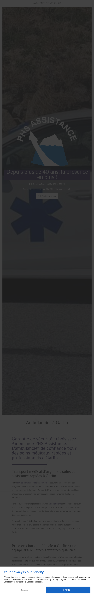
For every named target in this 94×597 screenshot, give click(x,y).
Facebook (37, 582)
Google (30, 582)
